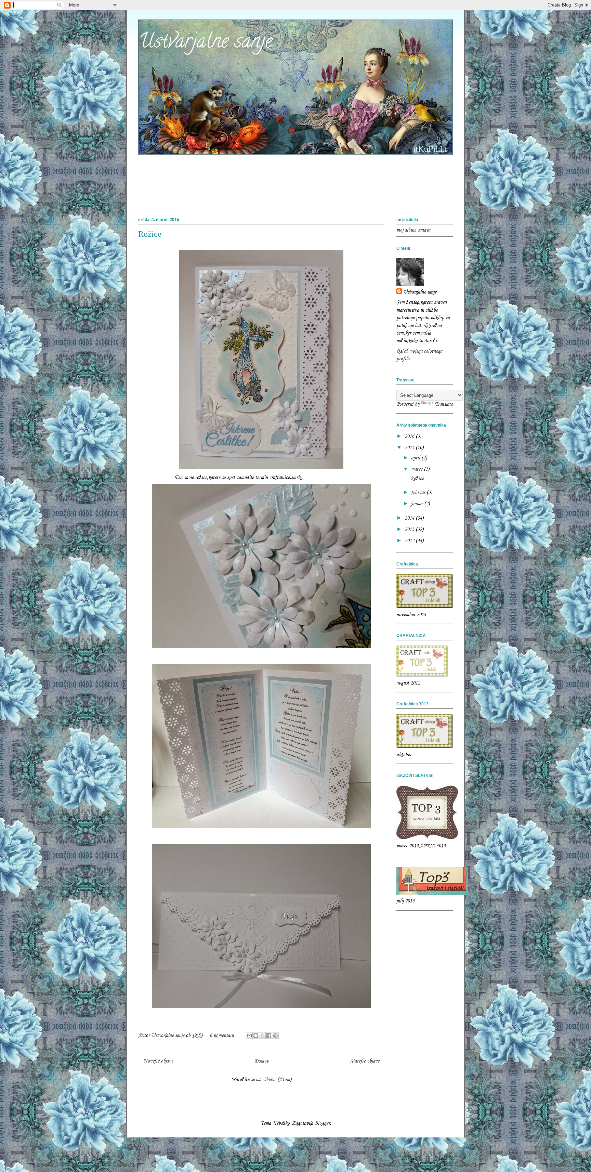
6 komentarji (222, 1035)
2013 (410, 529)
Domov (261, 1061)
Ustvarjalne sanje (205, 43)
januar (417, 504)
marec (417, 469)
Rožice (149, 234)
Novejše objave (158, 1061)
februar (418, 493)
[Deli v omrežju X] (262, 1035)
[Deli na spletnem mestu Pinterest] (275, 1035)
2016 (410, 436)
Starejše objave (364, 1061)
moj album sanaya (413, 230)
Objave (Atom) (277, 1080)
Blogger (322, 1123)
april (416, 458)
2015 (410, 448)
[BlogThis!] (255, 1035)
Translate (444, 404)
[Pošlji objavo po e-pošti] (249, 1035)
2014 (410, 518)
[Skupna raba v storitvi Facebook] (268, 1035)
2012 (410, 541)
